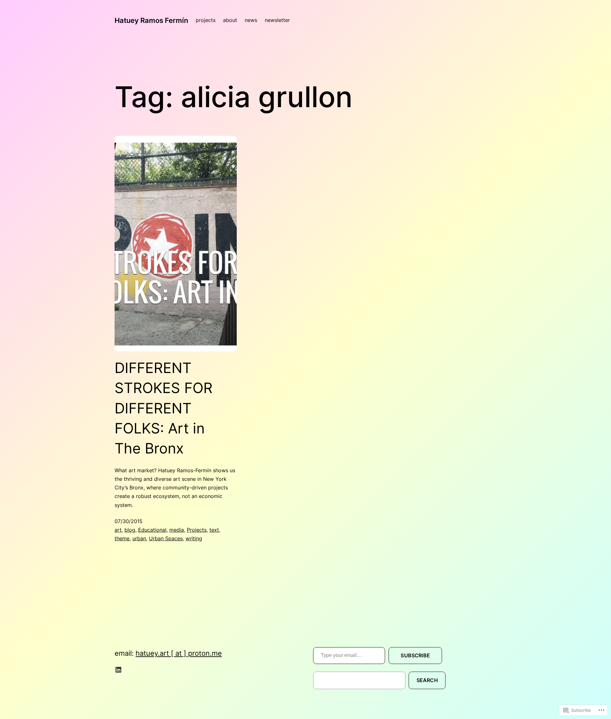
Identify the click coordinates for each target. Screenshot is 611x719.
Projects (197, 530)
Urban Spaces (166, 538)
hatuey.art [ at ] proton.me (179, 653)
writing (194, 538)
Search (427, 680)
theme (122, 538)
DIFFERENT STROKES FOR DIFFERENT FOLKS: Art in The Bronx (164, 408)
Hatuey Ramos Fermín (151, 20)
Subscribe (415, 655)
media (176, 530)
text (214, 530)
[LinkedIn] (118, 670)
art (118, 530)
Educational (152, 530)
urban (139, 538)
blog (129, 530)
